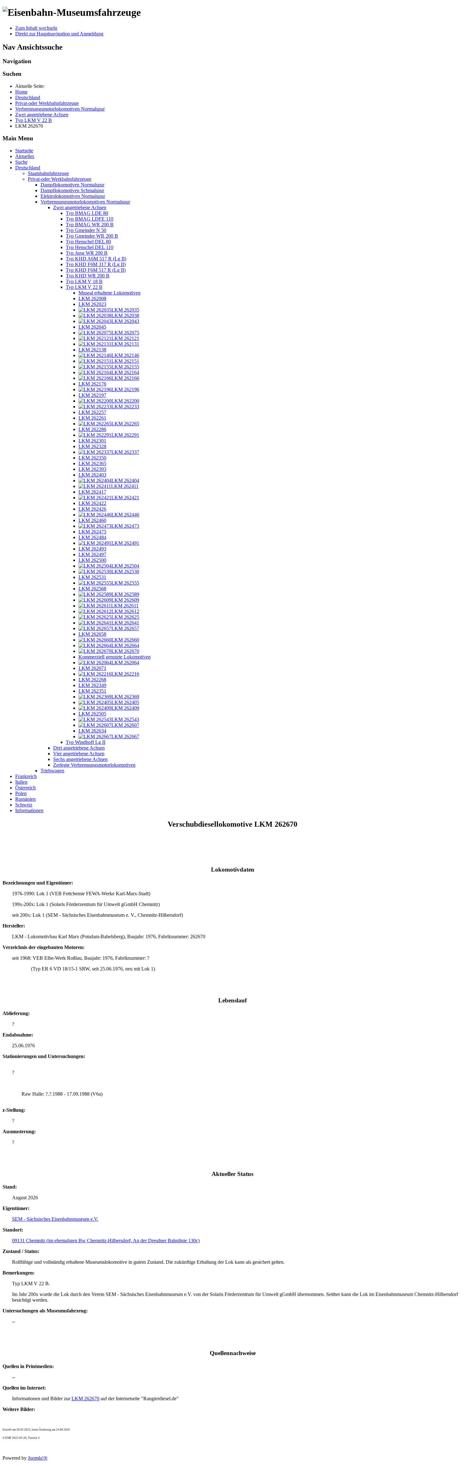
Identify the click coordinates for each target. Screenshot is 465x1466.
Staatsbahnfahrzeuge (48, 173)
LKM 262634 (92, 730)
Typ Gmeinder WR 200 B (92, 236)
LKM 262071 (92, 668)
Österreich (25, 787)
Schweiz (23, 804)
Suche (21, 162)
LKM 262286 (92, 429)
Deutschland (27, 167)
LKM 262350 (92, 457)
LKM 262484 (92, 537)
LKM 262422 (92, 503)
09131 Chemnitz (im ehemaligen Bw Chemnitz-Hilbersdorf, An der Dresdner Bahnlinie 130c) (106, 1240)
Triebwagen (52, 770)
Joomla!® (37, 1458)
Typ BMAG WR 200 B (90, 224)
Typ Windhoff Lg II (85, 742)
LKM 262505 (92, 713)
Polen (21, 793)
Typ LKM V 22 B (84, 287)
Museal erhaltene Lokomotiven (109, 292)
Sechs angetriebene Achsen (80, 759)
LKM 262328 (92, 446)
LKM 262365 (92, 463)
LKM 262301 (92, 440)
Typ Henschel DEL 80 (88, 241)
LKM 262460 (92, 520)
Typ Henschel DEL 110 (89, 247)
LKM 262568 (92, 588)
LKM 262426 (92, 509)
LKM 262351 (92, 691)
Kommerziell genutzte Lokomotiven (114, 657)
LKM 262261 (92, 418)
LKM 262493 (92, 548)
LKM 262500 (92, 560)
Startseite (24, 150)
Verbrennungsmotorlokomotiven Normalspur (85, 201)
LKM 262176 (92, 383)
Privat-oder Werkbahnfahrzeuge (59, 179)
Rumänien (25, 799)
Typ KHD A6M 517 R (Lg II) (96, 258)
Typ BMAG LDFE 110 (89, 219)
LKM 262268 (92, 679)
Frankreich (26, 776)
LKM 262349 (92, 685)
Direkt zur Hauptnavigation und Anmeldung (59, 33)
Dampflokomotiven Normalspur (72, 184)
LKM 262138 (92, 349)
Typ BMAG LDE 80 (87, 213)
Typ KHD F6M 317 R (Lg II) (96, 264)
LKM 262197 (92, 395)
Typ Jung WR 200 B (87, 253)
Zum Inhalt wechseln (36, 28)
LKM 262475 (92, 531)
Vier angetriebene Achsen (78, 753)
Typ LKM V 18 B (84, 281)
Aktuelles (24, 156)
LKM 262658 (92, 634)
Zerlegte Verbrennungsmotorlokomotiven (94, 765)
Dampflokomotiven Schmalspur (72, 190)
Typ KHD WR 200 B (87, 275)
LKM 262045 (92, 327)
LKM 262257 (92, 412)
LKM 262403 (92, 475)
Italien (21, 782)
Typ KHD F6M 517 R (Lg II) (96, 270)
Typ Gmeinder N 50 (86, 230)
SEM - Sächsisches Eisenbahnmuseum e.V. (55, 1219)
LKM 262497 (92, 554)
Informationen (29, 810)
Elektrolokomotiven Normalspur (72, 196)
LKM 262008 (92, 298)
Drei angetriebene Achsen (79, 748)
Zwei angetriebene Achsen (79, 207)
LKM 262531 (92, 577)
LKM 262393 (92, 469)
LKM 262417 (92, 492)
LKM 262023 (92, 304)
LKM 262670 (85, 1398)
